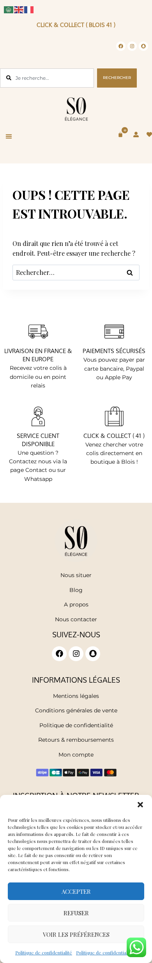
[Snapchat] (143, 46)
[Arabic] (9, 9)
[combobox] (47, 78)
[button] (140, 805)
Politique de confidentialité (43, 952)
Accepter (76, 891)
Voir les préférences (76, 934)
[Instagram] (132, 46)
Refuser (76, 913)
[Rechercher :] (76, 272)
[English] (19, 9)
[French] (29, 9)
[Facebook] (120, 46)
